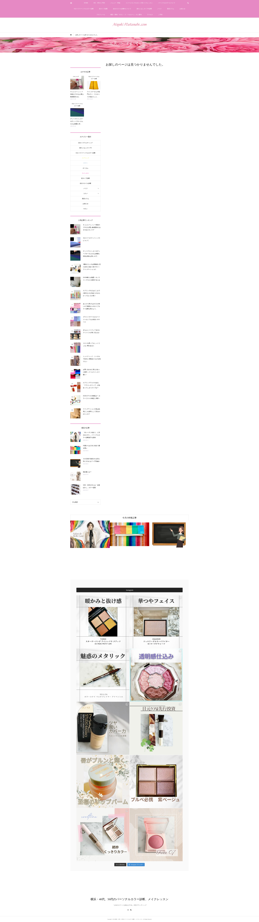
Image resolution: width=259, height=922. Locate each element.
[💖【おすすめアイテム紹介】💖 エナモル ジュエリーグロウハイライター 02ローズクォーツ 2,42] (156, 621)
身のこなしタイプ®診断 (144, 9)
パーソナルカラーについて (166, 3)
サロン (85, 209)
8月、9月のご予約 (99, 3)
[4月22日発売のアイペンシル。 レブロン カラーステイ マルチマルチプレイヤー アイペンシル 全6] (102, 675)
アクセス (150, 14)
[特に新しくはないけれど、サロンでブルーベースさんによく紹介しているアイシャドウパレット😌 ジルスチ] (156, 675)
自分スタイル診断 (85, 183)
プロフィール (101, 14)
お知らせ (182, 9)
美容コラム (170, 9)
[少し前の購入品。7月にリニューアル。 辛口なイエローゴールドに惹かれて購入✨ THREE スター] (102, 621)
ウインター (85, 173)
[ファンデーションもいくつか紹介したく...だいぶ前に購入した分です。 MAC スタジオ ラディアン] (102, 728)
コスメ (85, 193)
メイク (159, 9)
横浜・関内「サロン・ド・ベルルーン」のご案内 (126, 14)
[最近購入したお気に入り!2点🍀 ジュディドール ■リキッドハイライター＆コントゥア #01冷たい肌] (102, 834)
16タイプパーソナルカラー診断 (84, 9)
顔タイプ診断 (103, 9)
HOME (86, 3)
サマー (85, 163)
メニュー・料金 (115, 3)
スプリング (85, 158)
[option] (90, 534)
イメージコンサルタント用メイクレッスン (139, 3)
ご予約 (160, 14)
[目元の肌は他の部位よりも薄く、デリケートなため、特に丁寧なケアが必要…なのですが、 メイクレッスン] (156, 728)
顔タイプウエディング (85, 143)
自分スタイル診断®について (122, 9)
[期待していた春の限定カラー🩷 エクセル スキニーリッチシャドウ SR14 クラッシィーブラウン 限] (156, 781)
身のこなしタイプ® (85, 148)
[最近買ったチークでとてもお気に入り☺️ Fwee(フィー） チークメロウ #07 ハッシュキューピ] (156, 834)
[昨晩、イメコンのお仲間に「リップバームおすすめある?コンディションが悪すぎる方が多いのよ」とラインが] (102, 781)
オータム (85, 168)
